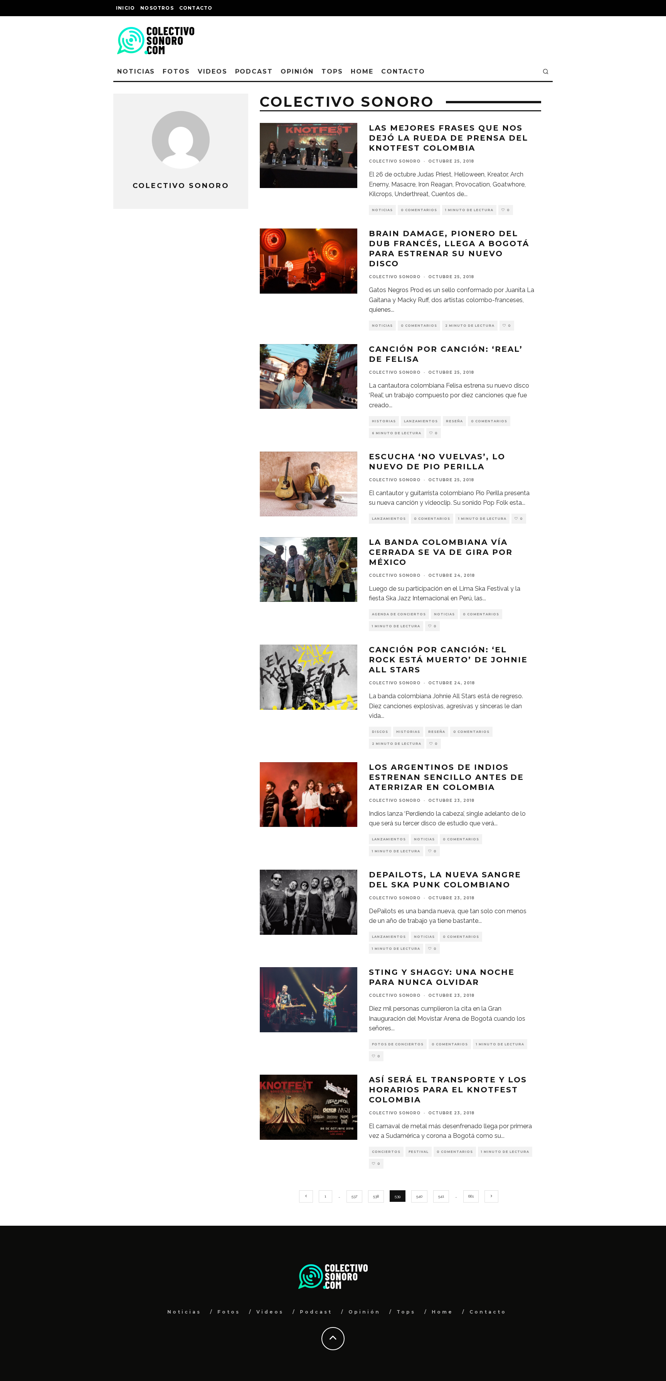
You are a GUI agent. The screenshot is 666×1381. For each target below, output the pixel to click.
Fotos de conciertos (398, 1044)
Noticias (136, 71)
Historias (384, 421)
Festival (419, 1152)
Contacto (196, 8)
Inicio (125, 8)
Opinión (297, 71)
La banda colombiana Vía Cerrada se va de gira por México (441, 552)
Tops (332, 71)
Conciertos (386, 1152)
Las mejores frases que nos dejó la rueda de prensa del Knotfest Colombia (448, 138)
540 (419, 1196)
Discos (380, 732)
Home (362, 71)
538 (376, 1196)
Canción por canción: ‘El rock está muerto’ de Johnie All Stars (448, 659)
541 (441, 1196)
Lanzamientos (421, 421)
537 (354, 1196)
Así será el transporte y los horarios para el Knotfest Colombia (448, 1089)
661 (471, 1196)
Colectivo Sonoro (394, 161)
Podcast (254, 71)
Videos (212, 71)
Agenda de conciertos (399, 614)
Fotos (176, 71)
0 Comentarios (419, 210)
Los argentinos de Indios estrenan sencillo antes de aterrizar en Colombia (446, 777)
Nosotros (157, 8)
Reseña (454, 421)
